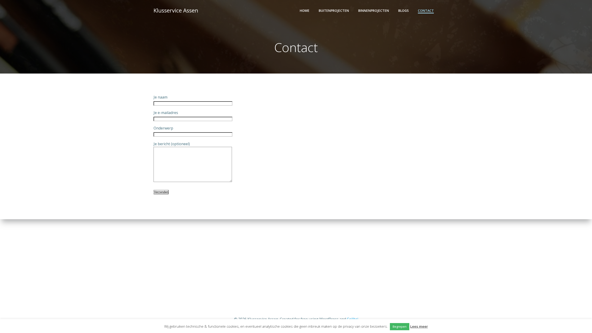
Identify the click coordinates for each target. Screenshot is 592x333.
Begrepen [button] (400, 326)
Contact (426, 10)
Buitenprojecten (334, 10)
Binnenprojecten (373, 10)
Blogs (403, 10)
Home (304, 10)
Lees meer (419, 326)
